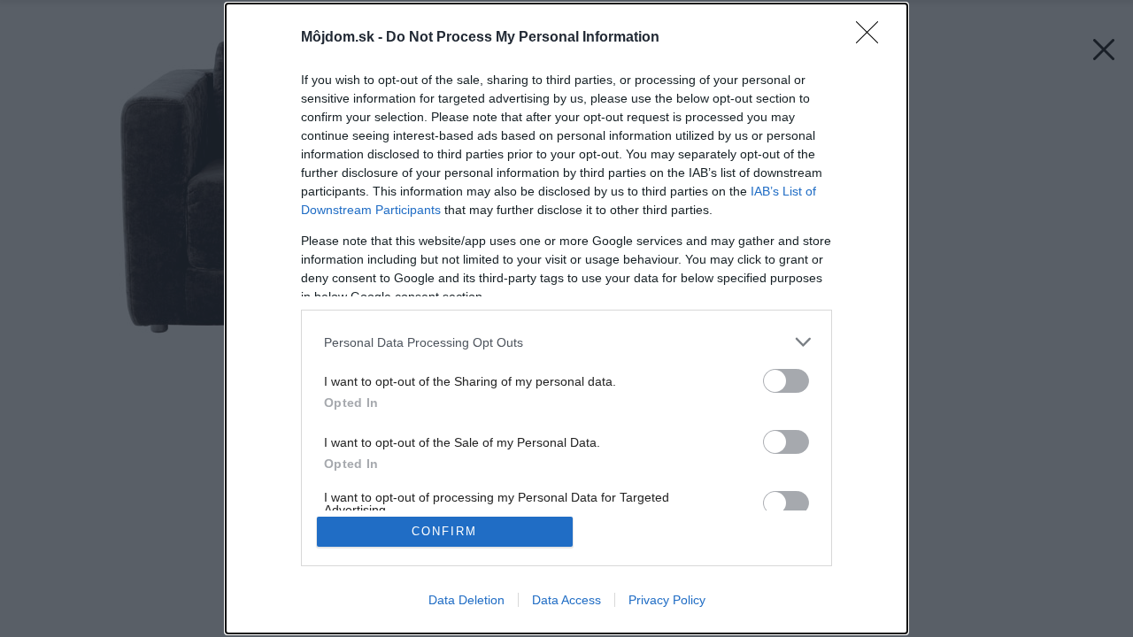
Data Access (566, 600)
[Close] (873, 38)
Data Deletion (466, 600)
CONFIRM (444, 531)
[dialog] (566, 318)
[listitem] (566, 342)
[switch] (786, 381)
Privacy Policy (666, 600)
